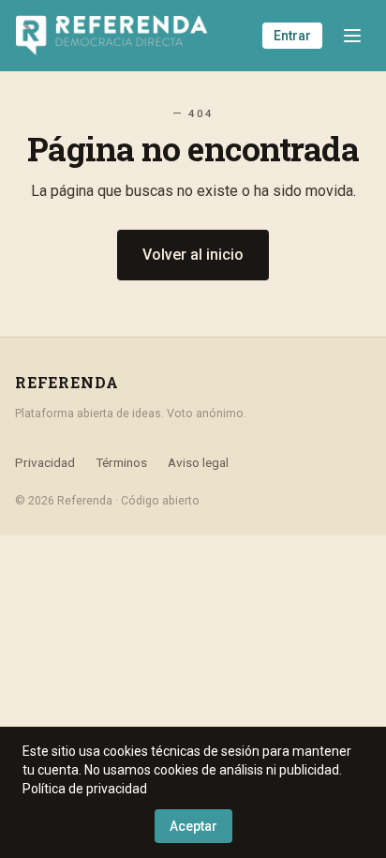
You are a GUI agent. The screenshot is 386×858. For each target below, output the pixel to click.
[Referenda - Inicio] (112, 35)
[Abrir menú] (352, 35)
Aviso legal (198, 462)
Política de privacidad (84, 788)
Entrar (292, 35)
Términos (121, 462)
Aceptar (193, 826)
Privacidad (45, 462)
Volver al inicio (193, 254)
